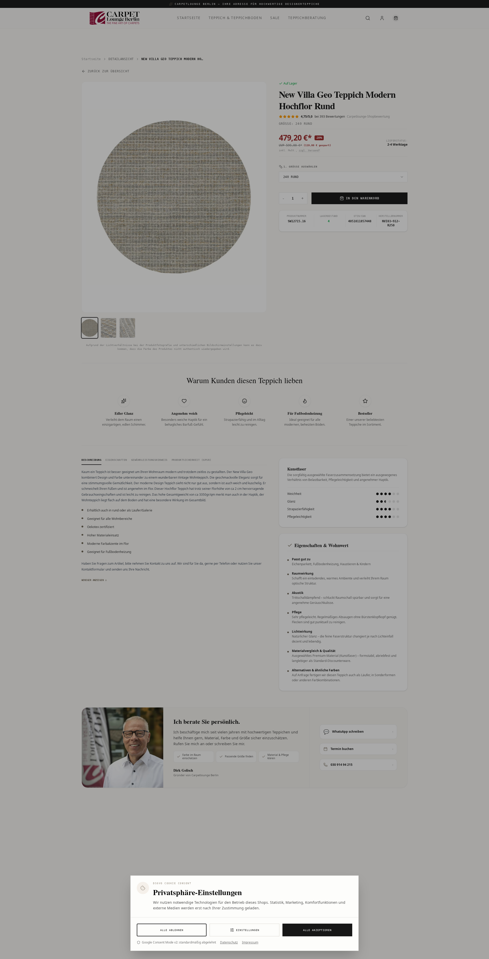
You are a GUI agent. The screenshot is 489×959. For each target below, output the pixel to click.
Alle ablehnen (171, 930)
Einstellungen (247, 930)
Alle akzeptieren (317, 930)
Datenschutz (229, 942)
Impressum (250, 942)
